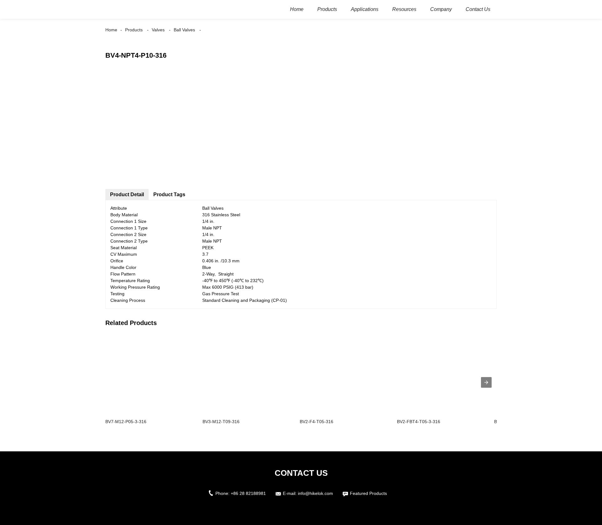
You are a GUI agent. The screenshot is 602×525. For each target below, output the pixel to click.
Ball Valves (184, 29)
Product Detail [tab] (127, 194)
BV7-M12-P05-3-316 (125, 421)
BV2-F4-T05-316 (316, 421)
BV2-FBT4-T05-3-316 (418, 421)
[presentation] (486, 382)
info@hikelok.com (315, 493)
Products (134, 29)
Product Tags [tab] (169, 194)
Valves (158, 29)
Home (111, 29)
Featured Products (368, 493)
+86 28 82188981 (248, 493)
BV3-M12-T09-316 (221, 421)
